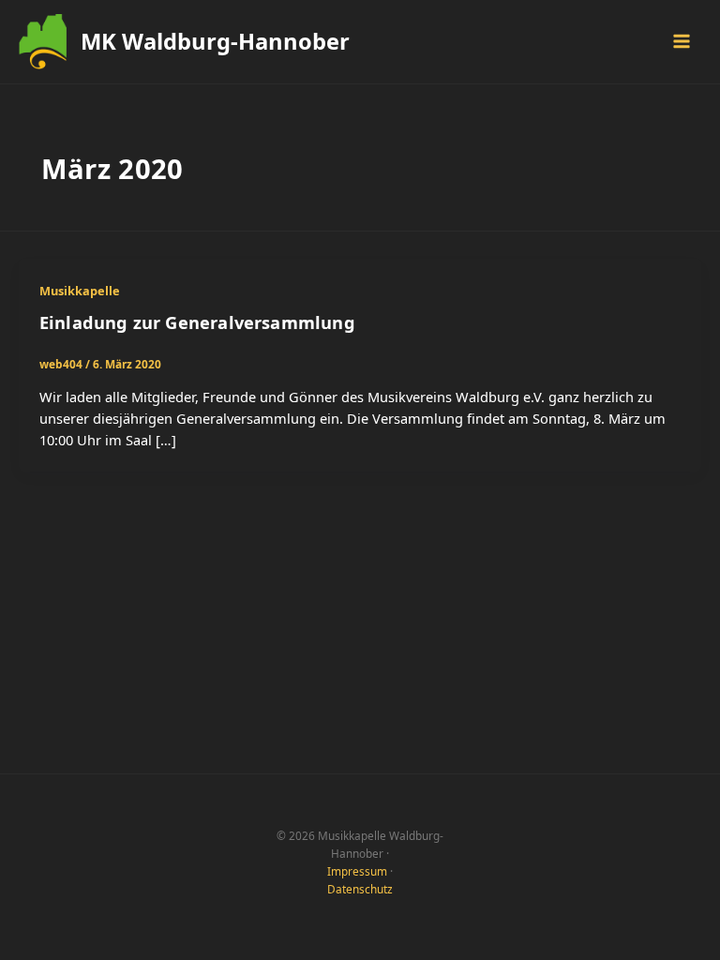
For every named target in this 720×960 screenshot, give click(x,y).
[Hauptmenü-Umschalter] (681, 42)
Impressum (357, 870)
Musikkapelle (79, 290)
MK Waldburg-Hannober (215, 41)
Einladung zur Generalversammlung (197, 322)
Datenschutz (360, 888)
